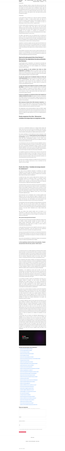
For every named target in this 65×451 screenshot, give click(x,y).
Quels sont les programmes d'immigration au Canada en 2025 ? (29, 371)
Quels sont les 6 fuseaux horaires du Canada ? (27, 353)
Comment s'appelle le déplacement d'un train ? (27, 389)
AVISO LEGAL (32, 437)
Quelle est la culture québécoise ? (25, 383)
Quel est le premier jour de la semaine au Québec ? (27, 396)
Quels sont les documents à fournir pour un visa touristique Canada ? (30, 358)
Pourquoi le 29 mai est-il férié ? (24, 360)
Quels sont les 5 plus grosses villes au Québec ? (27, 399)
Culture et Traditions (39, 0)
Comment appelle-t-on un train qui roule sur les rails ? (28, 391)
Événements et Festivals (36, 1)
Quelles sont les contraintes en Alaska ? (26, 401)
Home (25, 0)
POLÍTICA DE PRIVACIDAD (32, 441)
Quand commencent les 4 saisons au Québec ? (27, 365)
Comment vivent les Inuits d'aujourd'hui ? (26, 366)
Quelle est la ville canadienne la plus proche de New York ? (28, 404)
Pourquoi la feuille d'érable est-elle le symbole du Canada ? (29, 363)
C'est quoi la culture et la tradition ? (25, 394)
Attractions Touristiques (30, 0)
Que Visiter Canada (21, 1)
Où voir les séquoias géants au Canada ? (26, 350)
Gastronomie (44, 0)
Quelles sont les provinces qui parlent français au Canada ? (29, 376)
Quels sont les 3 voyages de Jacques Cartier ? (27, 388)
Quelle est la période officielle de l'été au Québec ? (27, 381)
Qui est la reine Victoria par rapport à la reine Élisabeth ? (28, 373)
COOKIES (27, 441)
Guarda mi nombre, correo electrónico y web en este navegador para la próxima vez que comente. (31, 429)
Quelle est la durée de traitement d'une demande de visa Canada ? (30, 368)
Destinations (42, 1)
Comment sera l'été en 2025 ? (24, 378)
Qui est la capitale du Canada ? (24, 355)
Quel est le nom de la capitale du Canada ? (26, 348)
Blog (35, 0)
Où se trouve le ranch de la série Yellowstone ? (27, 386)
